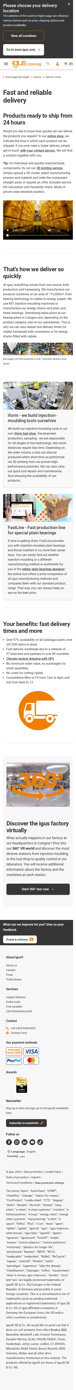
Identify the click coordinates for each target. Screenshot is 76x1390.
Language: (23, 1151)
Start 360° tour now (35, 889)
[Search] (47, 64)
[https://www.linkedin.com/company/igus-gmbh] (24, 1142)
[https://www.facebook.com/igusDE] (9, 1142)
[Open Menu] (6, 63)
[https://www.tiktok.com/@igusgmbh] (40, 1142)
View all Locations (23, 36)
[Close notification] (69, 4)
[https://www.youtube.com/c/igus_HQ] (32, 1142)
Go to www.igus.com (20, 50)
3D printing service (50, 168)
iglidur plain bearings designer (43, 569)
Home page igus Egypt (17, 77)
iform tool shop (25, 433)
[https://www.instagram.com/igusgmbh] (17, 1142)
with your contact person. (38, 150)
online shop (55, 136)
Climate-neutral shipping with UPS (30, 659)
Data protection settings (49, 1182)
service (37, 77)
